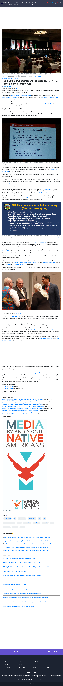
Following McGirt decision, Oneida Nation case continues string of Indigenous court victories (27, 567)
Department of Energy (45, 368)
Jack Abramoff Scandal (38, 659)
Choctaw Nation (52, 330)
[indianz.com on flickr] (60, 3)
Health (20, 665)
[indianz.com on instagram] (51, 652)
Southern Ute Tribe (20, 191)
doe (39, 518)
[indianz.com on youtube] (47, 3)
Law (33, 665)
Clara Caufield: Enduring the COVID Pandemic (14, 571)
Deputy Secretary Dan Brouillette (11, 373)
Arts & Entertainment (10, 656)
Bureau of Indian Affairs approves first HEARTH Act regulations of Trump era (22, 401)
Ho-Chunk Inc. (45, 675)
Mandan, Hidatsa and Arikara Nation (49, 112)
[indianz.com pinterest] (58, 3)
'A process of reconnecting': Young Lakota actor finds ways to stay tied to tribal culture (27, 541)
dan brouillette (22, 518)
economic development (9, 523)
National (34, 668)
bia (14, 518)
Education (7, 668)
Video (26, 2)
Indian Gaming (9, 3)
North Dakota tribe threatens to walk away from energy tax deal (19, 412)
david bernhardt (32, 518)
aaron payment (7, 518)
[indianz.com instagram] (50, 3)
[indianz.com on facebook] (42, 652)
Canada (6, 662)
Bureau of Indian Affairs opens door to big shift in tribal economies (19, 414)
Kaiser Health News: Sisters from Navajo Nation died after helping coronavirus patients (27, 550)
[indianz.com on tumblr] (55, 3)
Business (7, 659)
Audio (22, 2)
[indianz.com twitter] (41, 3)
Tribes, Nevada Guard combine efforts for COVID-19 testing (18, 606)
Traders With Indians (7, 387)
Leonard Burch (49, 189)
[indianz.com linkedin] (53, 3)
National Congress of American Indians (21, 95)
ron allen (15, 527)
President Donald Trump (49, 263)
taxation (22, 527)
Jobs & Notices (36, 662)
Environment (22, 656)
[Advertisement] (31, 17)
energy (19, 523)
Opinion (48, 656)
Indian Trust (35, 656)
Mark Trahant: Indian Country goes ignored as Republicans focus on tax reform (22, 399)
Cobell (6, 665)
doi (44, 518)
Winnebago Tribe (36, 677)
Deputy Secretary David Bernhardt (42, 104)
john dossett (36, 523)
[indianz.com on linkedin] (56, 652)
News (5, 2)
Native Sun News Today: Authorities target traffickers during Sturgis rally (22, 576)
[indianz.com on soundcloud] (47, 652)
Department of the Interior (9, 97)
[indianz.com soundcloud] (44, 3)
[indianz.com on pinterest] (53, 652)
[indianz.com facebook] (39, 3)
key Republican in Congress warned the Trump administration (24, 198)
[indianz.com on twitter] (44, 652)
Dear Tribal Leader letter (14, 316)
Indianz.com (34, 684)
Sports (48, 662)
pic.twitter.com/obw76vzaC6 (52, 311)
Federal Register (16, 3)
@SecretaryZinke (19, 311)
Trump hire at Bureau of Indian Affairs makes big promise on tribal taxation (22, 405)
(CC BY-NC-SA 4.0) (37, 77)
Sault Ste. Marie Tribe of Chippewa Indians (25, 263)
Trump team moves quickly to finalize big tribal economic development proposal (23, 403)
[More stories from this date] (16, 89)
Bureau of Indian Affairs (40, 242)
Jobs (30, 2)
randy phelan (7, 527)
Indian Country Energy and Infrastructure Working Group (39, 373)
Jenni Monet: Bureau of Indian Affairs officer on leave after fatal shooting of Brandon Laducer (28, 544)
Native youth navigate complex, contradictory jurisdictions (18, 589)
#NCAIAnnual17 (13, 311)
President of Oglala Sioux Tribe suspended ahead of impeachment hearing (22, 593)
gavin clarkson (27, 523)
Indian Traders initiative (42, 193)
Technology (49, 665)
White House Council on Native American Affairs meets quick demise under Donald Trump (27, 538)
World (47, 668)
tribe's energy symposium (45, 338)
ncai (52, 523)
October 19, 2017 (18, 313)
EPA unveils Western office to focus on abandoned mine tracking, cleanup (22, 563)
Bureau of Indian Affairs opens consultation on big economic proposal (20, 410)
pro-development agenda (19, 264)
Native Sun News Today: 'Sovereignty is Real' (14, 584)
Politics (48, 659)
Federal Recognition (23, 659)
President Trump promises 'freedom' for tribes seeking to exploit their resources (23, 407)
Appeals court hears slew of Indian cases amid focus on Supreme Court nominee (23, 408)
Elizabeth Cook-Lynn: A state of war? (12, 580)
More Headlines (7, 611)
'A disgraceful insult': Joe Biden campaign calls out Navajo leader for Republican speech (26, 547)
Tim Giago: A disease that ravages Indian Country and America (19, 558)
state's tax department (8, 183)
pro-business (7, 264)
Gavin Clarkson (35, 330)
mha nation (45, 523)
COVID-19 (34, 3)
